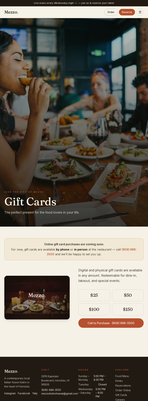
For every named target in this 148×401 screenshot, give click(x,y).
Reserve (127, 12)
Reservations (123, 385)
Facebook (24, 393)
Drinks (119, 380)
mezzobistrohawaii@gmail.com (59, 393)
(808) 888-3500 (51, 389)
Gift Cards (121, 394)
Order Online (123, 390)
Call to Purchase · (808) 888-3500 (111, 323)
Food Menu (122, 376)
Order (110, 12)
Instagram (10, 393)
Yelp (35, 393)
